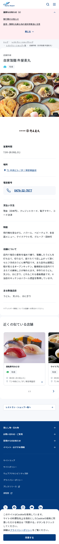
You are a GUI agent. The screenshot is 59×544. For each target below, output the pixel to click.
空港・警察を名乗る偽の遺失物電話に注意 (21, 24)
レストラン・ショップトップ (22, 42)
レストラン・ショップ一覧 (16, 45)
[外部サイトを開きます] (5, 508)
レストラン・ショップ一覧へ (18, 407)
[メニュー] (54, 4)
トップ (5, 42)
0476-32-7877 (23, 190)
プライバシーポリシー (21, 530)
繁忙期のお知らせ (11, 19)
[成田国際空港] (9, 4)
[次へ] (53, 391)
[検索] (47, 4)
